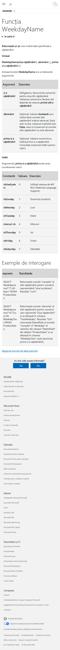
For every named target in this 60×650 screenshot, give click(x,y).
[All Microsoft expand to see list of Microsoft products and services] (4, 4)
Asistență (7, 10)
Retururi (7, 420)
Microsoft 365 (9, 391)
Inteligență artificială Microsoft (15, 498)
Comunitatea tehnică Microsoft (15, 561)
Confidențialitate (27, 635)
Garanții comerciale (11, 435)
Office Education (10, 469)
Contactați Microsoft (11, 635)
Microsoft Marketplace (12, 566)
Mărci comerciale (10, 640)
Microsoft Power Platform (13, 571)
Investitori (7, 610)
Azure (6, 507)
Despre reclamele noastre (28, 640)
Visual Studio (9, 581)
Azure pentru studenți (12, 483)
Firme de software (10, 576)
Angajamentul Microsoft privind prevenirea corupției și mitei (26, 605)
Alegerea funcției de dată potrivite (20, 350)
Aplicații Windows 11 (11, 396)
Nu (38, 365)
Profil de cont (9, 410)
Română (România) (15, 618)
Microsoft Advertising (12, 522)
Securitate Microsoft (11, 503)
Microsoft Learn (9, 556)
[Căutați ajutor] (10, 4)
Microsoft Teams (10, 532)
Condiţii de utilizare (43, 635)
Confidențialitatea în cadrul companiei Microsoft (22, 600)
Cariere (6, 595)
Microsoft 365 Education (13, 464)
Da (21, 365)
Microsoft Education (11, 449)
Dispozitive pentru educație (14, 454)
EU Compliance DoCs (12, 645)
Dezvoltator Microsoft (12, 546)
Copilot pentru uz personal (14, 386)
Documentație (9, 551)
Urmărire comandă (11, 425)
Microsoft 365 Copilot (12, 527)
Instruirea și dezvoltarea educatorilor (17, 474)
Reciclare (7, 430)
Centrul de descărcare (12, 415)
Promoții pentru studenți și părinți (16, 478)
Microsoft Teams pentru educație (16, 459)
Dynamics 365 (9, 512)
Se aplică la (9, 36)
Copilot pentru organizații (13, 381)
